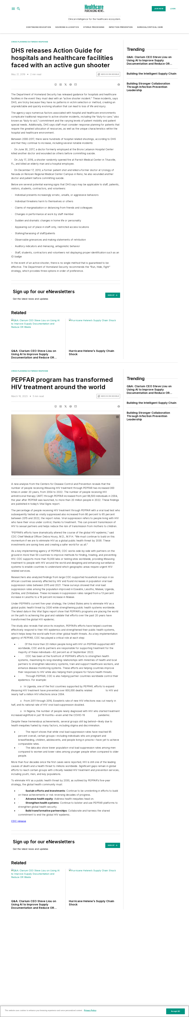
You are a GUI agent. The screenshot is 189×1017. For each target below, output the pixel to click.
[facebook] (55, 84)
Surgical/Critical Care (150, 27)
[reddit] (70, 84)
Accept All (175, 1011)
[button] (13, 9)
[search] (18, 9)
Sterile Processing (93, 27)
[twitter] (65, 84)
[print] (118, 84)
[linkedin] (60, 84)
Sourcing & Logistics (67, 27)
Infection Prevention (121, 27)
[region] (94, 1011)
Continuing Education (38, 27)
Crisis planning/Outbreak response (29, 42)
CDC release (18, 821)
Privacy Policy (90, 1010)
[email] (75, 84)
